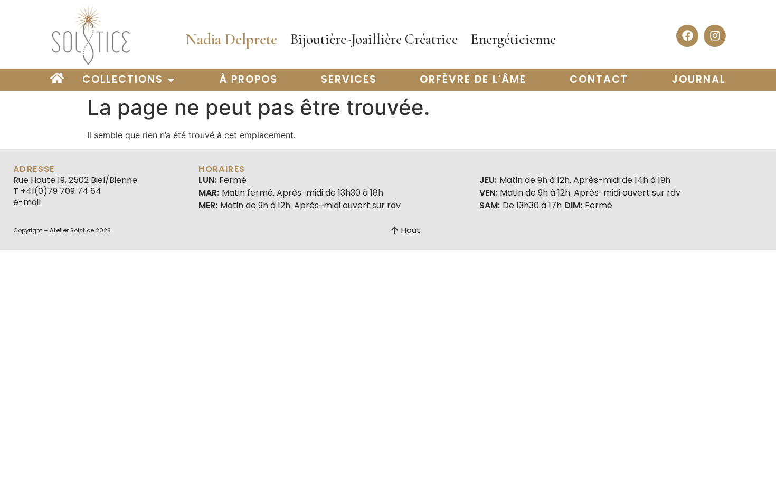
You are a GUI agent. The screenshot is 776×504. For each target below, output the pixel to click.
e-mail (27, 202)
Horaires (221, 169)
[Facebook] (687, 36)
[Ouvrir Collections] (171, 80)
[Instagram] (715, 36)
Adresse (34, 169)
